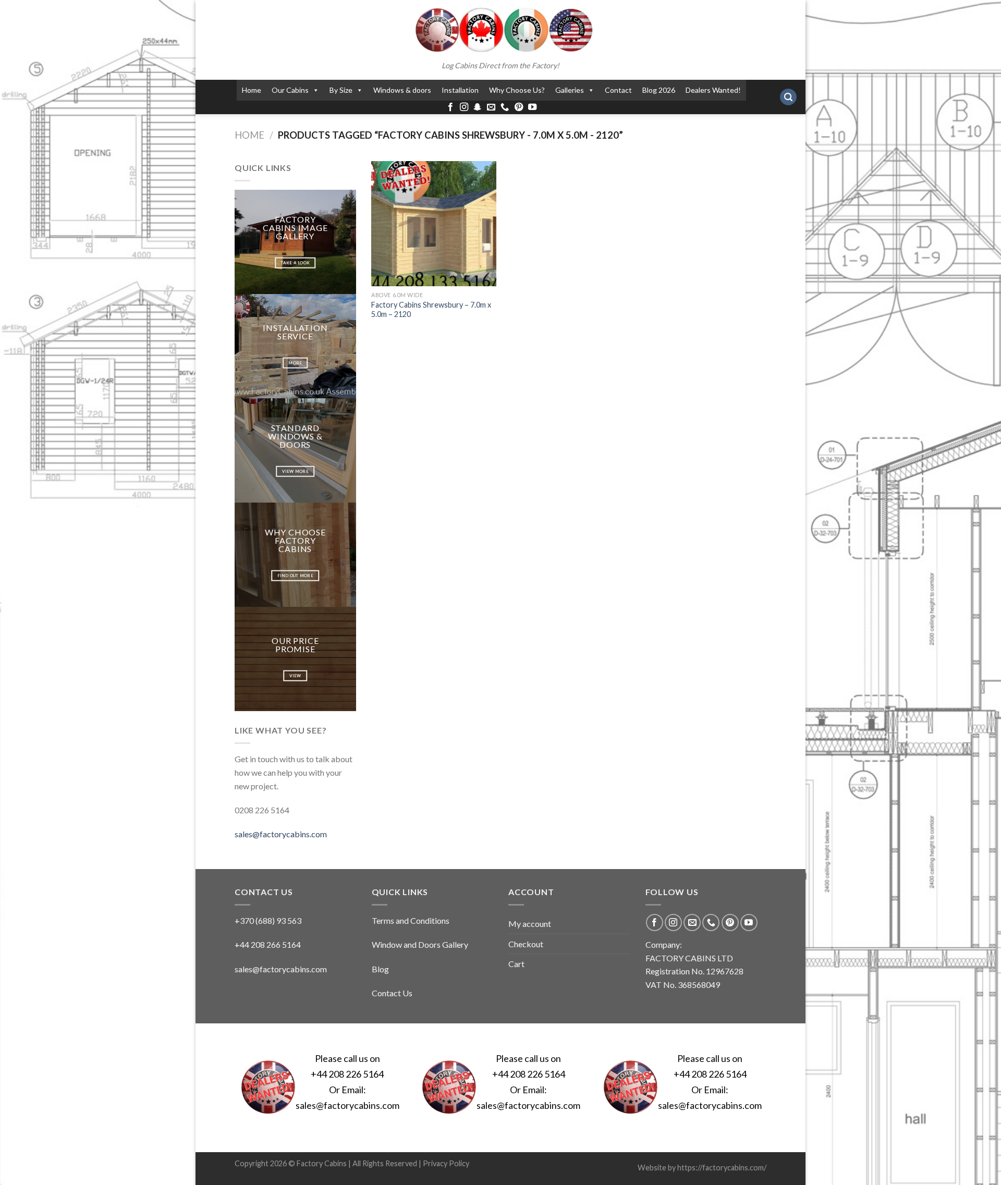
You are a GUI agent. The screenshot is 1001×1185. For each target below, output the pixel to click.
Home (251, 89)
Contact (618, 89)
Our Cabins (290, 89)
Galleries (569, 89)
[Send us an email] (491, 107)
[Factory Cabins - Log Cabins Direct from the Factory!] (500, 30)
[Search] (788, 97)
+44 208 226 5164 (347, 1074)
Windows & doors (402, 89)
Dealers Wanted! (713, 89)
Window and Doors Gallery (420, 944)
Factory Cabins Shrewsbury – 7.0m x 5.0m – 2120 (431, 309)
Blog (380, 969)
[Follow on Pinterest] (519, 107)
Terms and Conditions (410, 920)
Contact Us (392, 993)
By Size (340, 89)
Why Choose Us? (517, 89)
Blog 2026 (658, 89)
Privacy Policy (446, 1163)
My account (529, 924)
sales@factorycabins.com (281, 834)
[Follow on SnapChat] (477, 107)
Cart (516, 964)
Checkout (525, 944)
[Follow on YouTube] (532, 107)
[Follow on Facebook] (450, 107)
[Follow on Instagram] (464, 107)
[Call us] (504, 107)
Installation (460, 89)
